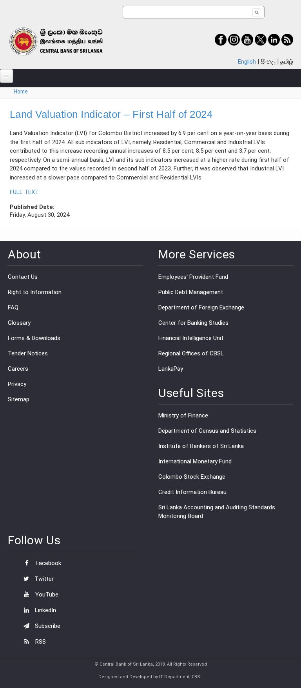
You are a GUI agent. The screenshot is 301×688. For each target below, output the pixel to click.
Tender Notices (28, 353)
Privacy (17, 384)
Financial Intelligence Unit (190, 338)
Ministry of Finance (183, 415)
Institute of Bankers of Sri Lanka (201, 446)
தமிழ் (286, 61)
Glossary (19, 322)
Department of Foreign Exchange (201, 307)
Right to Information (35, 292)
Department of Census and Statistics (207, 430)
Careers (18, 368)
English (247, 61)
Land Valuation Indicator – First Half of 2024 (111, 114)
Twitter (43, 578)
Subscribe (46, 625)
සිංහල (268, 61)
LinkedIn (44, 610)
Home (21, 91)
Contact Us (23, 276)
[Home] (65, 41)
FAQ (13, 307)
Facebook (47, 563)
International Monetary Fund (195, 461)
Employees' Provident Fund (193, 276)
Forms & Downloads (34, 338)
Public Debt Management (190, 292)
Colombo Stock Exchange (191, 476)
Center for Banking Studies (193, 322)
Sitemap (18, 399)
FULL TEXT (24, 192)
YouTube (46, 594)
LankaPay (170, 368)
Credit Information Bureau (192, 492)
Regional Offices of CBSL (191, 353)
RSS (40, 641)
